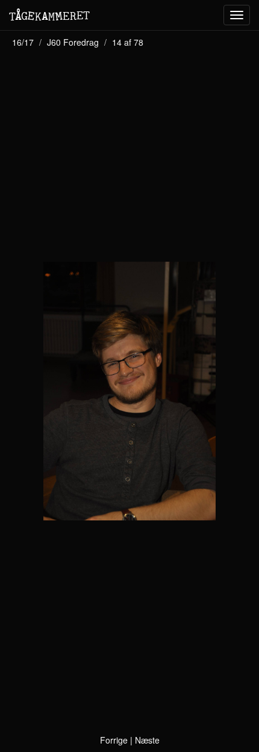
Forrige (114, 740)
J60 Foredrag (73, 42)
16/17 (23, 42)
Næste (147, 740)
